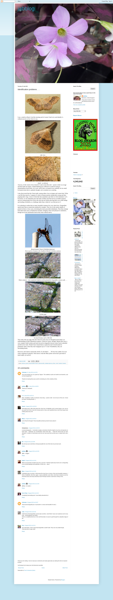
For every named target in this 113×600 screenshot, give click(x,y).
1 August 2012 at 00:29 (30, 406)
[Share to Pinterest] (38, 361)
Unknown (24, 372)
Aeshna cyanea (25, 363)
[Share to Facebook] (37, 361)
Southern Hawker (62, 363)
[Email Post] (29, 361)
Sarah (23, 406)
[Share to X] (35, 361)
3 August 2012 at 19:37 (32, 502)
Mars (54, 363)
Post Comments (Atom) (29, 570)
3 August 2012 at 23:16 (30, 511)
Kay (23, 525)
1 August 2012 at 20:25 (33, 451)
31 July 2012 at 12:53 (32, 372)
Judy (23, 511)
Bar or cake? (78, 278)
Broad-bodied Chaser (33, 363)
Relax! (75, 198)
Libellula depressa (49, 363)
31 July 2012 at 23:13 (28, 395)
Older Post (65, 567)
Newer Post (21, 567)
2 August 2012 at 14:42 (33, 493)
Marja (23, 418)
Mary (23, 471)
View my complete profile (79, 104)
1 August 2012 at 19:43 (34, 428)
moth (57, 363)
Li (22, 395)
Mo (22, 441)
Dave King (24, 493)
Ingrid (23, 460)
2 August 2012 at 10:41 (30, 460)
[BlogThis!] (33, 361)
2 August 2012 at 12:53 (33, 483)
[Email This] (32, 361)
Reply (23, 381)
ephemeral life (41, 363)
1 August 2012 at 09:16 (30, 418)
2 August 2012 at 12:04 (30, 471)
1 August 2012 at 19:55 (29, 441)
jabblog (26, 8)
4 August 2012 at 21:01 (29, 525)
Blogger (63, 579)
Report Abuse (77, 115)
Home (43, 567)
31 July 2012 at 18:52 (33, 386)
